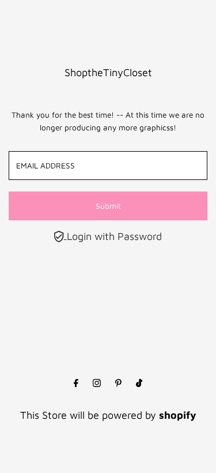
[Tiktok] (139, 383)
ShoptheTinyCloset (108, 72)
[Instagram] (97, 383)
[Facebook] (76, 383)
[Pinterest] (118, 383)
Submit (108, 206)
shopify (177, 415)
